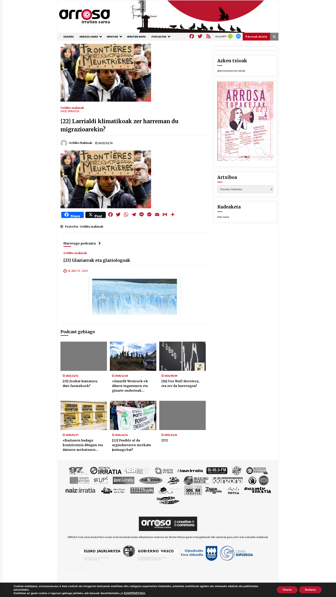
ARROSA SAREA (89, 36)
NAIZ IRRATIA (69, 111)
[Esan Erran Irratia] (79, 480)
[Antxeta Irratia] (106, 470)
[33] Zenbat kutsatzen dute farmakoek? (80, 383)
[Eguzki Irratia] (256, 470)
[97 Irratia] (78, 470)
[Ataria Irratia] (164, 470)
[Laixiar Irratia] (264, 480)
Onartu (287, 590)
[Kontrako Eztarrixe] (252, 480)
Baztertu (310, 590)
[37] (164, 440)
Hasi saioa (223, 217)
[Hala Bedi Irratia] (151, 480)
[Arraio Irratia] (137, 470)
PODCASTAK (158, 36)
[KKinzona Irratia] (227, 480)
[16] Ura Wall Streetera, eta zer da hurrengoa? (180, 383)
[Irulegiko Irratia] (196, 480)
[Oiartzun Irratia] (113, 490)
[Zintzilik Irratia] (168, 500)
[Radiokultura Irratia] (142, 490)
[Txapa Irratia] (213, 490)
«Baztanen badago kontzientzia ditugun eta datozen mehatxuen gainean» (83, 445)
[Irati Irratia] (173, 480)
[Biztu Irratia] (236, 470)
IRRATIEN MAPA (136, 36)
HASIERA (68, 36)
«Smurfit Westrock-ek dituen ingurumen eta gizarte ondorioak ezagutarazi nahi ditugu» (132, 386)
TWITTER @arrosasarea (73, 575)
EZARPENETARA (134, 593)
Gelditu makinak (72, 107)
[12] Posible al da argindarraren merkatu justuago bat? (131, 445)
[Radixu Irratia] (169, 490)
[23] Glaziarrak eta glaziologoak (96, 260)
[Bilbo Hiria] (216, 470)
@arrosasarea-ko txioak (231, 70)
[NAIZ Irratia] (80, 490)
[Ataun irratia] (190, 470)
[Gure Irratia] (123, 480)
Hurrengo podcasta (79, 243)
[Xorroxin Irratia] (257, 490)
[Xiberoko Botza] (233, 490)
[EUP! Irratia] (101, 480)
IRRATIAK (112, 36)
